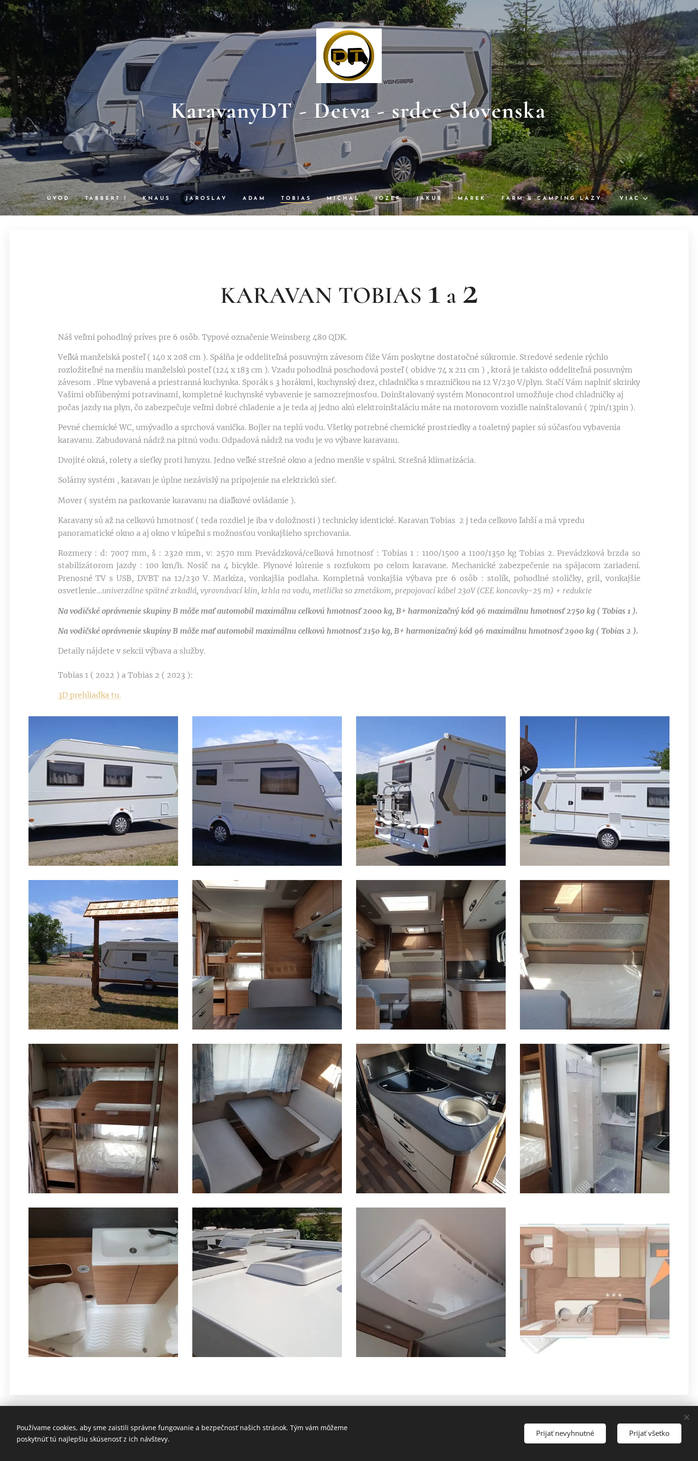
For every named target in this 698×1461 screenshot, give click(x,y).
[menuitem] (62, 199)
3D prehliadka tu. (89, 695)
